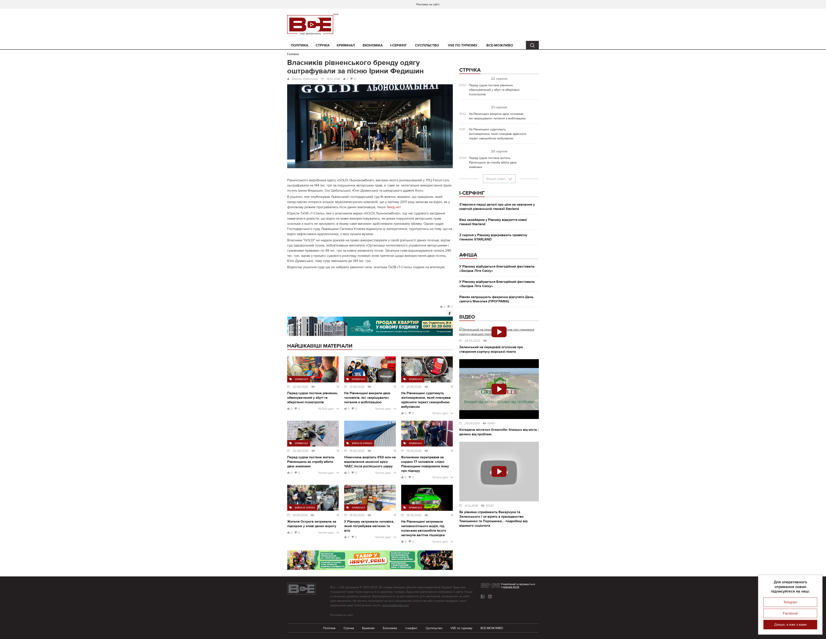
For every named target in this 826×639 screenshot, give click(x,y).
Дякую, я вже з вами (790, 624)
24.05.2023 (472, 341)
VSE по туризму (462, 45)
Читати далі (326, 409)
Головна (293, 54)
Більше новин (496, 179)
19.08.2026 (357, 451)
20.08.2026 (300, 451)
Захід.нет (394, 207)
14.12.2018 (471, 506)
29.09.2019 (472, 423)
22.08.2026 (300, 387)
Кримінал (346, 45)
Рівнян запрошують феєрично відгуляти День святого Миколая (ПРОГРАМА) (496, 299)
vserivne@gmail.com (395, 605)
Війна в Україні (362, 443)
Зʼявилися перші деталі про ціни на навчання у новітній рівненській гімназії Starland (497, 206)
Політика (299, 45)
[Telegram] (490, 596)
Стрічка (323, 45)
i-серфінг (398, 45)
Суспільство (427, 45)
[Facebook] (449, 313)
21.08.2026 (357, 387)
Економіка (373, 45)
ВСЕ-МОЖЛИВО (499, 45)
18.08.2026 (357, 515)
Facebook (790, 613)
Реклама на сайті (427, 4)
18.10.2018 (333, 79)
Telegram (790, 602)
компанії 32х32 (511, 587)
